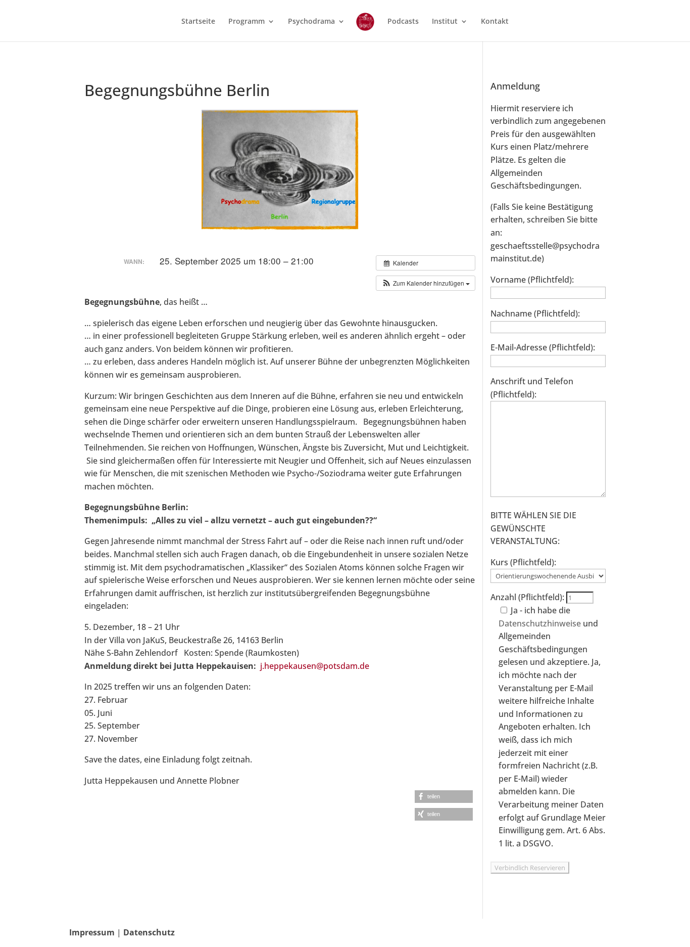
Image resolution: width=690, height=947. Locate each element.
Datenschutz (149, 932)
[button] (425, 283)
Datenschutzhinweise (540, 623)
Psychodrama (311, 22)
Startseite (198, 22)
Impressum (92, 932)
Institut (445, 22)
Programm (246, 22)
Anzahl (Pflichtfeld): (528, 597)
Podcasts (403, 22)
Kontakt (495, 22)
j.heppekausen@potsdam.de (314, 665)
